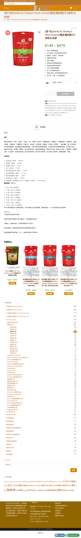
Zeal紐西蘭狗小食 (12, 407)
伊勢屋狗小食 (11, 396)
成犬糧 (55, 485)
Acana (6, 481)
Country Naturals (18, 481)
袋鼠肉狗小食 (14, 351)
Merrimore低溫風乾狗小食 (14, 377)
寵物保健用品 (10, 424)
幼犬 (39, 485)
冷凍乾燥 (30, 485)
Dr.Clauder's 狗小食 (12, 362)
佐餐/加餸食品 (52, 108)
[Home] (4, 19)
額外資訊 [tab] (43, 127)
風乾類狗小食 (11, 386)
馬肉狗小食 (13, 353)
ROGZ (47, 481)
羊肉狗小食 (31, 275)
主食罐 (72, 481)
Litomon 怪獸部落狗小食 (14, 359)
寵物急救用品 (10, 431)
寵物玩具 (8, 451)
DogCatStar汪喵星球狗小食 (15, 375)
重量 (47, 83)
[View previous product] (72, 28)
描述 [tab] (36, 127)
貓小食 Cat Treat (11, 414)
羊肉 (33, 490)
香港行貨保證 (59, 508)
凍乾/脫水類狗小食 (12, 322)
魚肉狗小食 (13, 333)
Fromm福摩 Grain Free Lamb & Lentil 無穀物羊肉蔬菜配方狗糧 (12, 273)
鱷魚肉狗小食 (14, 349)
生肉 (57, 115)
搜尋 (73, 470)
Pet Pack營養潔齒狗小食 (14, 405)
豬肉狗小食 (72, 276)
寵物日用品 (9, 438)
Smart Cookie (11, 370)
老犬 (36, 490)
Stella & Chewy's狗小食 (59, 106)
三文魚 (66, 481)
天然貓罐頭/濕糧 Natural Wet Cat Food (17, 316)
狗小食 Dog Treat (11, 320)
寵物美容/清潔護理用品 (13, 434)
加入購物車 (65, 94)
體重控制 (65, 490)
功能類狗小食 (11, 379)
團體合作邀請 (59, 516)
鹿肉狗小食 (53, 276)
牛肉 (17, 490)
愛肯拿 (46, 485)
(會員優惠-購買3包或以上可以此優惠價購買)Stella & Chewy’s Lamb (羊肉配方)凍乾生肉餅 (31, 282)
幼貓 (42, 485)
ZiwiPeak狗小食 (11, 390)
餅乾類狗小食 (11, 388)
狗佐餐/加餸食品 (69, 110)
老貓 (39, 490)
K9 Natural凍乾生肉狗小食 (14, 403)
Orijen (44, 481)
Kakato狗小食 (11, 368)
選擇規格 (12, 283)
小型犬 (35, 485)
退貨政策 (58, 511)
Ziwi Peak (60, 481)
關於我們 (58, 503)
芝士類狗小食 (11, 372)
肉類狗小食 (57, 113)
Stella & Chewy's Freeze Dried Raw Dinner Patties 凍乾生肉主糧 (31, 267)
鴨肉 (60, 115)
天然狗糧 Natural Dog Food (56, 110)
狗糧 (21, 490)
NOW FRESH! (37, 481)
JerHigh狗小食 (11, 412)
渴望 (69, 485)
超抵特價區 (9, 454)
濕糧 (73, 485)
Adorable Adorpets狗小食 (14, 366)
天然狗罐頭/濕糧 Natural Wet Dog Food (17, 313)
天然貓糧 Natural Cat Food (14, 310)
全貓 (19, 485)
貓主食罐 (44, 490)
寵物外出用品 (10, 447)
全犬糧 (14, 485)
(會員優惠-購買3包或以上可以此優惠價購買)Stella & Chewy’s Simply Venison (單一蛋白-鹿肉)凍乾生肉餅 (49, 282)
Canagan (10, 481)
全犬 (49, 115)
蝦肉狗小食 (13, 347)
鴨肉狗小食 (64, 113)
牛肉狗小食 (13, 327)
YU (56, 481)
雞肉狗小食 (13, 329)
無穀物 (53, 115)
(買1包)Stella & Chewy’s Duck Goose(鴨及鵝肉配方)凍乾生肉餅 (29, 19)
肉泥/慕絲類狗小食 (12, 383)
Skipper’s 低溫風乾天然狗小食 (15, 364)
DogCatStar (26, 481)
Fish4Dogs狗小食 (12, 401)
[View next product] (75, 28)
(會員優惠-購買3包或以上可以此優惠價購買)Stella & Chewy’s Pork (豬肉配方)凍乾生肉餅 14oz (68, 282)
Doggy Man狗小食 (12, 409)
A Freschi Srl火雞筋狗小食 (14, 392)
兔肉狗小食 (13, 340)
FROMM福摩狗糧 (9, 267)
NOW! (31, 481)
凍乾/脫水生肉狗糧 (62, 108)
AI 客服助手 (60, 535)
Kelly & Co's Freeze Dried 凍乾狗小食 (17, 357)
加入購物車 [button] (68, 293)
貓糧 (49, 490)
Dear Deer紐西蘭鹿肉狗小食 (15, 398)
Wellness (52, 481)
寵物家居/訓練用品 (11, 441)
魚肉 (69, 490)
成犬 (50, 485)
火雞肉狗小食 (14, 342)
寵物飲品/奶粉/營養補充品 (13, 428)
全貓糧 (24, 485)
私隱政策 (58, 513)
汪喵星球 (64, 485)
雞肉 (59, 490)
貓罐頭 (54, 490)
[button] (39, 32)
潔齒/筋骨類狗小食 (12, 381)
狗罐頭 (24, 490)
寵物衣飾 (8, 444)
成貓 (59, 485)
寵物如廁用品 (10, 421)
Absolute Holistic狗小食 (14, 394)
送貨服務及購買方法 (61, 506)
